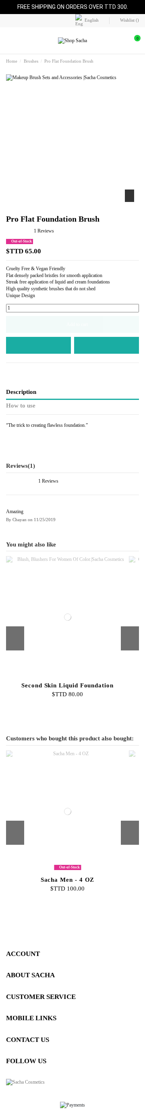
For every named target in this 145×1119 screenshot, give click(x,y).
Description (21, 392)
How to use (20, 405)
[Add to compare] (106, 345)
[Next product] (136, 61)
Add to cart (77, 324)
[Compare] (67, 676)
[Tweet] (17, 371)
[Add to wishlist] (38, 345)
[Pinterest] (25, 371)
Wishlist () (129, 20)
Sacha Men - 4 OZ (68, 879)
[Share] (9, 371)
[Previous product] (129, 61)
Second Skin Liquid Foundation (67, 685)
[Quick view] (76, 676)
